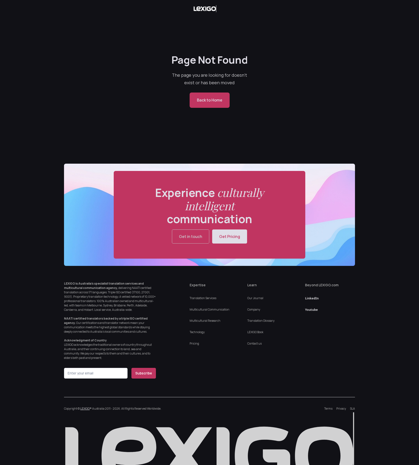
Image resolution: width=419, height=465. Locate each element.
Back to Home (209, 100)
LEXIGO (85, 408)
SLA (352, 408)
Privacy (341, 408)
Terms (328, 408)
